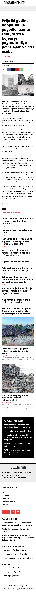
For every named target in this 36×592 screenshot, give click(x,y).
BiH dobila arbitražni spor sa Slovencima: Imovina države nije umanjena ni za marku (16, 311)
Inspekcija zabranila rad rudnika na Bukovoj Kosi (17, 444)
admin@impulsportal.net (10, 576)
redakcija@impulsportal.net (12, 568)
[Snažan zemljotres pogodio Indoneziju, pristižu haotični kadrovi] (18, 331)
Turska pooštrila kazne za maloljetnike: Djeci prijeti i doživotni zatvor (16, 253)
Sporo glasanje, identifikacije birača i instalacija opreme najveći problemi (17, 291)
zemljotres (17, 209)
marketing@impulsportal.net (12, 572)
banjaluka (10, 209)
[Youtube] (18, 512)
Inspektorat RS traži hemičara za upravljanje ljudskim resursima (17, 221)
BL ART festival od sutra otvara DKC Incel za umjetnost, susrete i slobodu (17, 452)
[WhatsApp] (21, 69)
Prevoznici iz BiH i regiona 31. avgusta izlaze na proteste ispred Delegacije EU (17, 241)
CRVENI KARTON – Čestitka (15, 554)
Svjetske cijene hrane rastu (16, 261)
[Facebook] (9, 69)
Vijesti (6, 56)
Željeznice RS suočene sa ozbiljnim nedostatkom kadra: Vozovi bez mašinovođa (17, 279)
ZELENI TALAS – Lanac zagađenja (17, 558)
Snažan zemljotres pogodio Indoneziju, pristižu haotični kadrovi (15, 351)
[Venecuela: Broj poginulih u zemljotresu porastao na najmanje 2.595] (18, 378)
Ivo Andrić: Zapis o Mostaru (15, 550)
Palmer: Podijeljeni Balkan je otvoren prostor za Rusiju (17, 269)
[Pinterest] (17, 69)
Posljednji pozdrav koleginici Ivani (17, 231)
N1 (3, 203)
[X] (13, 69)
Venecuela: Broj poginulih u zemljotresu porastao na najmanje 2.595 (15, 397)
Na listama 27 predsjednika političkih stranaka (16, 301)
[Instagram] (8, 512)
